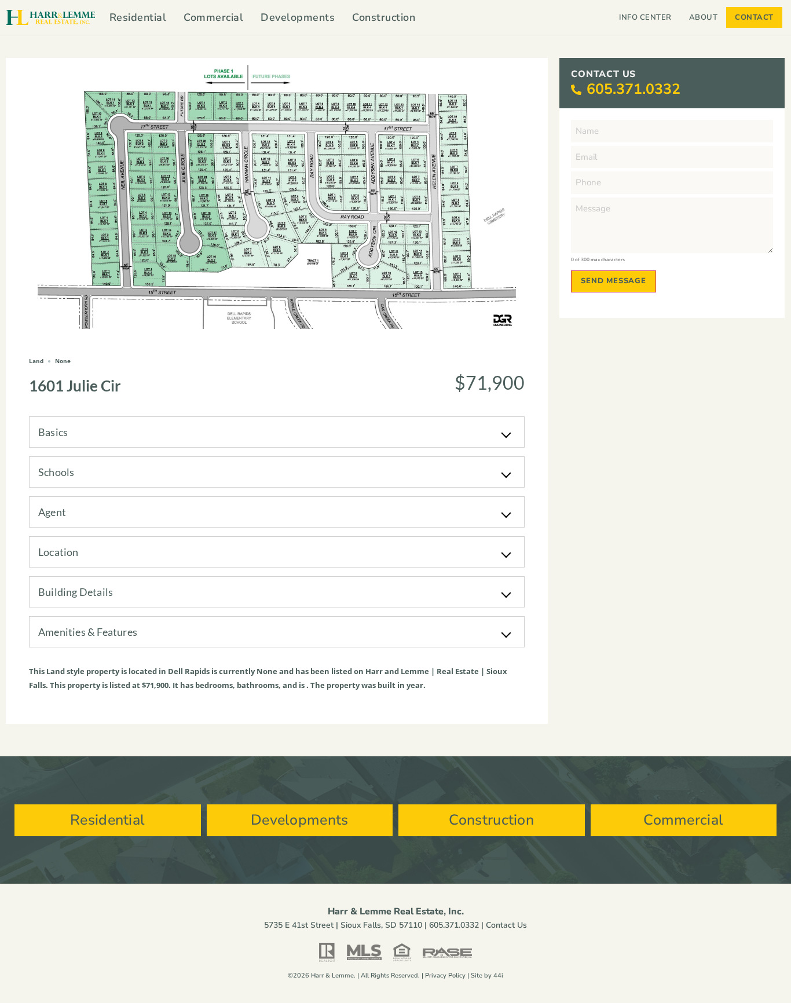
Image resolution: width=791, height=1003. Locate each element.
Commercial (213, 17)
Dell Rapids (189, 671)
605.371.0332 (633, 89)
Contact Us (506, 925)
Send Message (613, 281)
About (703, 17)
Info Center (645, 17)
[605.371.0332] (576, 90)
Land (55, 671)
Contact (754, 17)
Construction (383, 17)
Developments (298, 17)
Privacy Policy (445, 975)
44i (498, 975)
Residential (138, 17)
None (267, 671)
